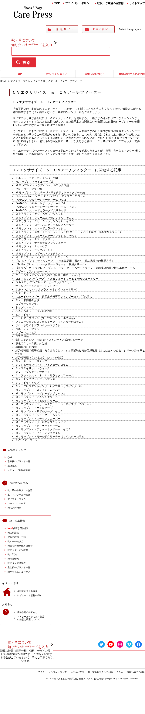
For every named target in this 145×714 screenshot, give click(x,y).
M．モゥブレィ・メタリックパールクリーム (41, 257)
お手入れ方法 (77, 672)
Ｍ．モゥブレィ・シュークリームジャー (39, 414)
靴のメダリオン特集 (18, 550)
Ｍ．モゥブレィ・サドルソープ (35, 407)
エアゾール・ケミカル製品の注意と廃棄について (30, 618)
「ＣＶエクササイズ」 (60, 118)
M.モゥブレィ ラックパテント (35, 249)
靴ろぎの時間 (14, 507)
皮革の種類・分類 (17, 537)
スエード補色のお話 (27, 300)
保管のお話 (22, 336)
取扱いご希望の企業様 (110, 3)
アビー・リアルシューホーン (33, 271)
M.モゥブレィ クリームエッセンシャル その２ (44, 217)
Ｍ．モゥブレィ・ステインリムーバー (37, 418)
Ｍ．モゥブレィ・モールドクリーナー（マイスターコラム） (51, 436)
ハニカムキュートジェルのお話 (33, 310)
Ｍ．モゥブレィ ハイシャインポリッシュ (41, 393)
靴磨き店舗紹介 (18, 528)
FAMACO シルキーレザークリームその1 (40, 203)
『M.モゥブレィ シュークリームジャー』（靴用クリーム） (51, 264)
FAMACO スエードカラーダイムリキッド (42, 210)
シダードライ (23, 293)
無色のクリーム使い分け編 (31, 343)
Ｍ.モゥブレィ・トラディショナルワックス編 (42, 185)
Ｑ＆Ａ (119, 672)
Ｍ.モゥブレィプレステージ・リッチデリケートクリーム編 (50, 192)
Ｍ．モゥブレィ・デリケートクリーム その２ (43, 429)
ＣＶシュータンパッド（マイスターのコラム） (43, 364)
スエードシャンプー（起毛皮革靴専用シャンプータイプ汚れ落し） (55, 296)
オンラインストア (56, 73)
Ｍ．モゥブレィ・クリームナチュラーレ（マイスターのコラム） (53, 404)
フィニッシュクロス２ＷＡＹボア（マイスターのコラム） (49, 321)
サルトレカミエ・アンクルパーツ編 (36, 178)
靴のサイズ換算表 (17, 563)
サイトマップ (137, 3)
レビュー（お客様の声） (20, 470)
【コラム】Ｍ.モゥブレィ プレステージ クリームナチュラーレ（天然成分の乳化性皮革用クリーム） (76, 267)
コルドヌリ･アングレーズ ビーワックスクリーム (45, 282)
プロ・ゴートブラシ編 (28, 188)
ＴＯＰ (41, 672)
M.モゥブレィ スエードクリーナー (36, 239)
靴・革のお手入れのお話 (20, 490)
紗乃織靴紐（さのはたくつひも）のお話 (39, 357)
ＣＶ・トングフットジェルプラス (35, 379)
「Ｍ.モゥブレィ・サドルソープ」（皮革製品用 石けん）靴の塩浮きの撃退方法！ (64, 260)
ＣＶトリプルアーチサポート (33, 371)
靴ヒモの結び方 (15, 541)
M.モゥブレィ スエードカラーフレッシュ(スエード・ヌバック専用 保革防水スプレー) (68, 231)
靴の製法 (12, 554)
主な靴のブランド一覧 (19, 567)
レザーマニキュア (27, 332)
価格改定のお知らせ (27, 612)
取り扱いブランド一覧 (19, 461)
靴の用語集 (13, 532)
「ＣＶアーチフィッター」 (63, 131)
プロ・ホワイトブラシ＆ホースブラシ (39, 325)
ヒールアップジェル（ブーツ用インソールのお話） (45, 318)
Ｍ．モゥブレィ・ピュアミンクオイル (40, 432)
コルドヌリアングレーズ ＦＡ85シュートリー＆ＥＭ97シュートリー (56, 278)
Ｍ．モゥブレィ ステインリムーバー (37, 389)
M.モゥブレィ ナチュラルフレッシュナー (40, 242)
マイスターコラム (17, 499)
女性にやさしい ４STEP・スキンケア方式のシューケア (49, 339)
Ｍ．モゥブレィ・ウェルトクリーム (36, 400)
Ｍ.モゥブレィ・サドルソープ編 (34, 181)
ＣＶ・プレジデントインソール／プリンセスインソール (48, 386)
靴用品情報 (13, 558)
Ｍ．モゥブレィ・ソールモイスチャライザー (43, 422)
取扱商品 (12, 465)
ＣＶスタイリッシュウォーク (32, 368)
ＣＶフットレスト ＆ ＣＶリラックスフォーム (44, 375)
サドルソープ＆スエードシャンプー (36, 285)
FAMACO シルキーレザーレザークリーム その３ (46, 206)
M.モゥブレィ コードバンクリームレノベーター (44, 224)
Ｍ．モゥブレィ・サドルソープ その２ (40, 411)
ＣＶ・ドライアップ (27, 382)
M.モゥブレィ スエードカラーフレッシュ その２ (46, 235)
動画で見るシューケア (19, 572)
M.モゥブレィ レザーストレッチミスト (43, 253)
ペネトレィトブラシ (27, 328)
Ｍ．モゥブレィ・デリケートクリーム (39, 425)
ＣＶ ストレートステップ (32, 361)
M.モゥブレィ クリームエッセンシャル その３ (44, 221)
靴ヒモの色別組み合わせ (20, 545)
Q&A (10, 457)
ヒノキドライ (23, 314)
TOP (57, 3)
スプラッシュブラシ (27, 303)
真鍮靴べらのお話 (26, 346)
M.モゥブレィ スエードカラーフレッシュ (40, 228)
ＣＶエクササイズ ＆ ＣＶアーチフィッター (59, 92)
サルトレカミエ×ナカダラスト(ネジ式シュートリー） (47, 289)
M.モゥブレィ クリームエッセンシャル (39, 214)
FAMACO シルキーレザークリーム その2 (42, 199)
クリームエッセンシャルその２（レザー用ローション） (48, 275)
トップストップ (24, 307)
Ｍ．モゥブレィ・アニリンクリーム (37, 396)
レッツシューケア (17, 503)
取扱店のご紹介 (94, 73)
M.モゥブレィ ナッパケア (32, 246)
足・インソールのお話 (19, 494)
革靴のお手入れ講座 (27, 591)
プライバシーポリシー (78, 3)
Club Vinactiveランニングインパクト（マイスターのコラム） (51, 196)
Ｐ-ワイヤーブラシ (27, 440)
